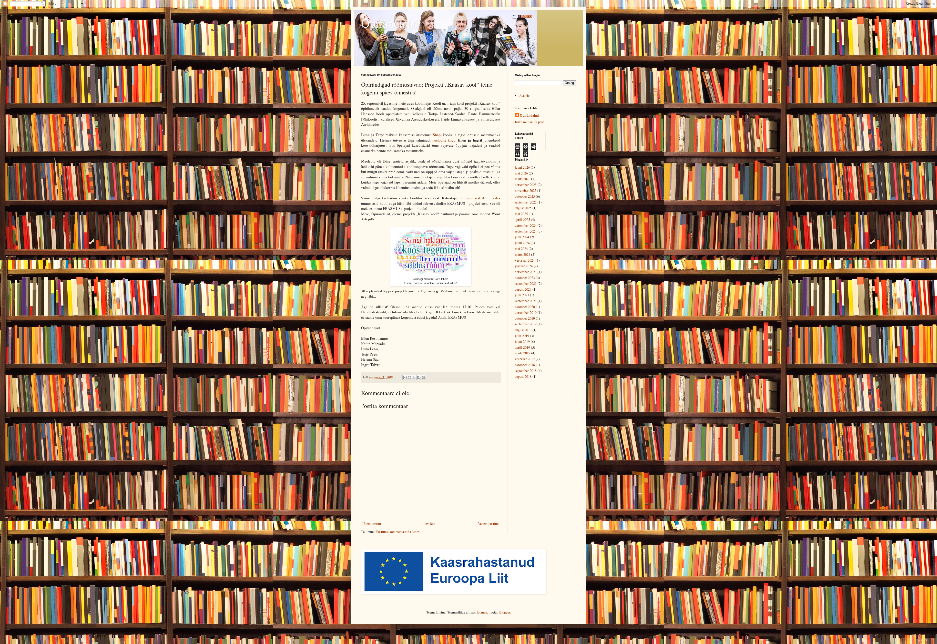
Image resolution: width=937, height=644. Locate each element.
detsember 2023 (526, 271)
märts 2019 (522, 353)
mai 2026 (521, 173)
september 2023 (526, 283)
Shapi (438, 134)
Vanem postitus (488, 523)
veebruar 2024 (525, 260)
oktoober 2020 (525, 306)
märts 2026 (522, 178)
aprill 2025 (522, 219)
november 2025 (525, 190)
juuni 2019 (522, 341)
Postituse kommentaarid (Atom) (398, 531)
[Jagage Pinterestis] (423, 377)
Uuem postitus (372, 523)
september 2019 (526, 324)
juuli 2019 (522, 335)
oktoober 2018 (525, 364)
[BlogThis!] (409, 377)
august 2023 (523, 289)
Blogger (504, 612)
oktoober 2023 (525, 277)
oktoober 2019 (525, 318)
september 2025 (526, 202)
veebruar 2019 (525, 359)
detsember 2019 (526, 312)
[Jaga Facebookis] (418, 377)
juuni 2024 (522, 242)
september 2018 (526, 370)
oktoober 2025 (525, 196)
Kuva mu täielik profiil (531, 122)
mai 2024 (521, 248)
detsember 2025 (526, 184)
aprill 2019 (522, 347)
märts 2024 (522, 254)
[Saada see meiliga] (404, 377)
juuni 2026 (522, 167)
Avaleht (430, 523)
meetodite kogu (443, 140)
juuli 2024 (522, 237)
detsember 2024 (526, 225)
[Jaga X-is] (414, 377)
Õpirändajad (389, 23)
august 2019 (523, 329)
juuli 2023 (522, 295)
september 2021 (526, 300)
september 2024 (526, 231)
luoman (482, 612)
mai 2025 (521, 213)
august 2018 (523, 376)
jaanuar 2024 (524, 266)
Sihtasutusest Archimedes (480, 197)
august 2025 (523, 207)
